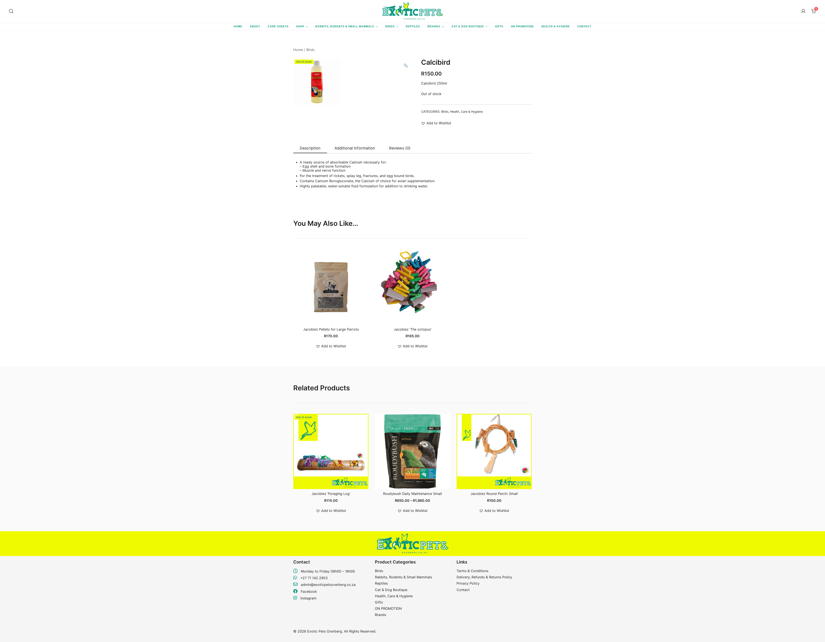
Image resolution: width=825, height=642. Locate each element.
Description (310, 148)
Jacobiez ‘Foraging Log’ (331, 493)
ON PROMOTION (522, 26)
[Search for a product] (11, 11)
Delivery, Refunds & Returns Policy (484, 577)
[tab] (310, 148)
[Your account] (803, 11)
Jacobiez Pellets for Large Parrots (331, 329)
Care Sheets (278, 26)
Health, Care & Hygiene (466, 111)
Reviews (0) (400, 148)
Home (238, 26)
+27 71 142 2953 (314, 578)
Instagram (307, 598)
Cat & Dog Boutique (468, 26)
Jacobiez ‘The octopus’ (412, 329)
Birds (390, 26)
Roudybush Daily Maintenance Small (412, 493)
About (255, 26)
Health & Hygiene (555, 26)
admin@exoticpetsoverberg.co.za (328, 584)
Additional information (355, 148)
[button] (405, 65)
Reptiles (413, 26)
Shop (300, 26)
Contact (584, 26)
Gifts (499, 26)
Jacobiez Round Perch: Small (494, 493)
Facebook (308, 591)
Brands (434, 26)
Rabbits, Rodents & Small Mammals (344, 26)
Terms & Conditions (472, 571)
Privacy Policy (468, 583)
